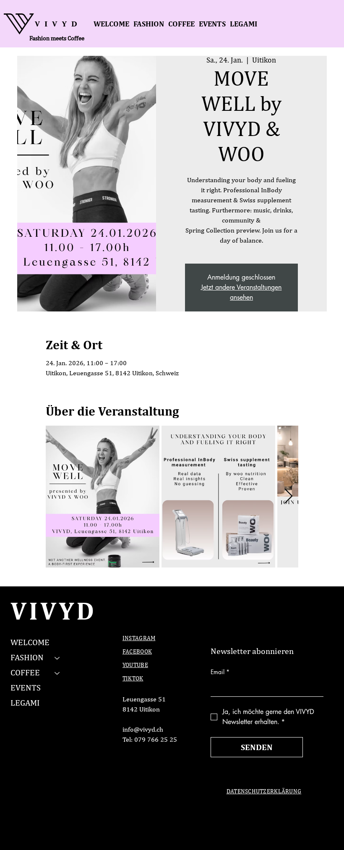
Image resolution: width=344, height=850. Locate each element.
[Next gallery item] (288, 497)
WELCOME (30, 642)
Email (220, 672)
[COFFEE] (57, 672)
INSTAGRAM (139, 638)
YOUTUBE (135, 665)
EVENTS (25, 688)
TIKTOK (132, 679)
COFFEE (25, 673)
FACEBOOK (137, 652)
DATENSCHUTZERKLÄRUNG (264, 792)
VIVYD (53, 610)
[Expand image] (102, 497)
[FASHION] (57, 657)
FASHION (27, 658)
